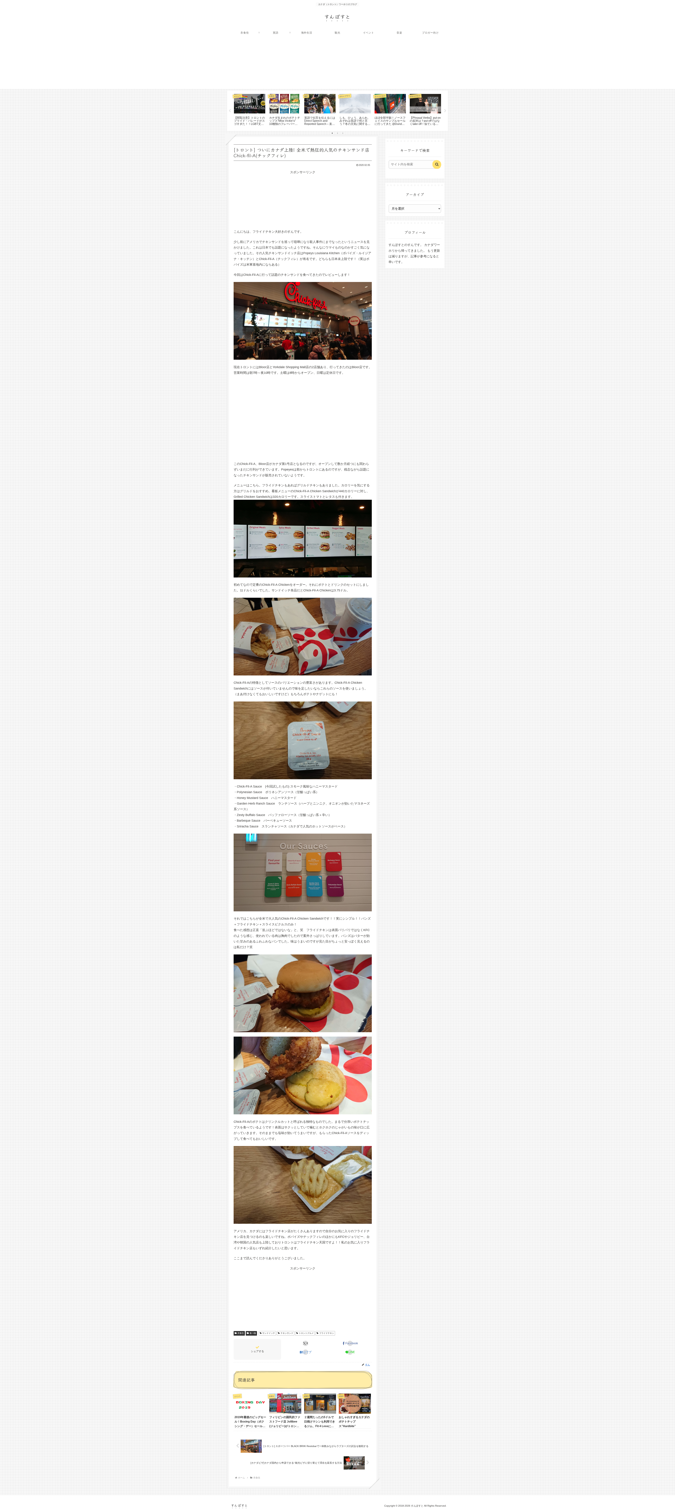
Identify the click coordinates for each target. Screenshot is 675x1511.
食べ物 (253, 1333)
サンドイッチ (268, 1333)
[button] (436, 164)
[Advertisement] (337, 64)
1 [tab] (332, 133)
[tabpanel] (249, 110)
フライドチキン (326, 1333)
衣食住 (240, 1333)
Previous (230, 111)
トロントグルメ (306, 1333)
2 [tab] (337, 133)
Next (445, 111)
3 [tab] (343, 133)
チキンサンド (287, 1333)
